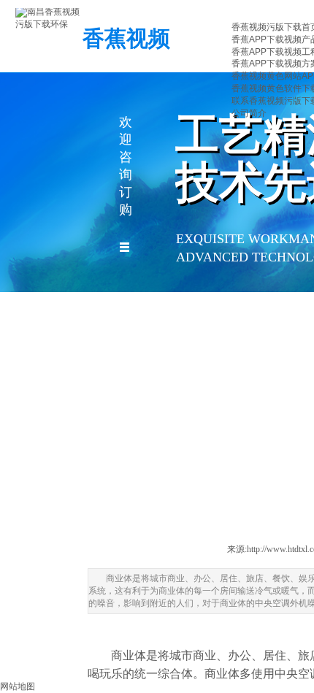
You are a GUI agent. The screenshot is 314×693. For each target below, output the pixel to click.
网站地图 (17, 686)
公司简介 (249, 113)
